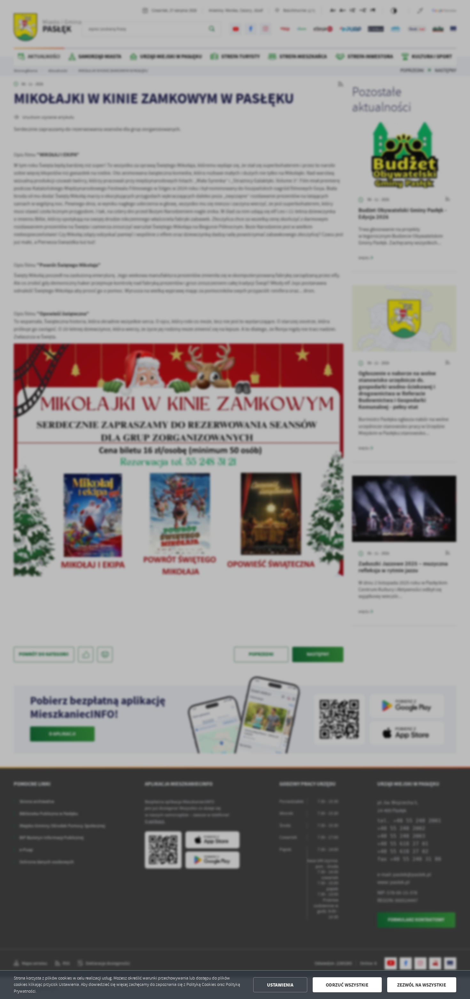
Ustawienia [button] (280, 985)
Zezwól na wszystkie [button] (421, 985)
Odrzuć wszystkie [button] (347, 985)
